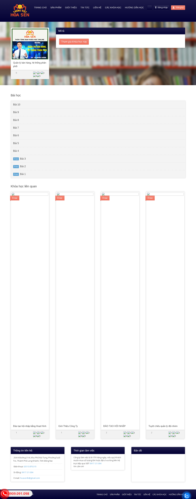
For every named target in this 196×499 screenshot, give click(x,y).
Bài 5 (16, 143)
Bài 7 (16, 127)
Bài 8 (16, 120)
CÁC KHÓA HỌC (113, 7)
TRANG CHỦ (40, 7)
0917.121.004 (27, 472)
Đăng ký (180, 7)
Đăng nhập (163, 7)
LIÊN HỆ (97, 7)
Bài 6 (16, 135)
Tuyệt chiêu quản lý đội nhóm (163, 426)
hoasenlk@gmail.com (30, 478)
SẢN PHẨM (55, 7)
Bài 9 (16, 112)
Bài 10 (16, 104)
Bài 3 (23, 158)
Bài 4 (16, 151)
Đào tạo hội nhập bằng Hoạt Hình (29, 426)
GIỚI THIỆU (71, 7)
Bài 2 (23, 166)
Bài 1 (23, 174)
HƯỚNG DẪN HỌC (134, 7)
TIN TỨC (85, 7)
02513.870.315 (30, 466)
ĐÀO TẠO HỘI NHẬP (114, 426)
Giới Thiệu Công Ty (68, 426)
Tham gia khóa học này (74, 41)
